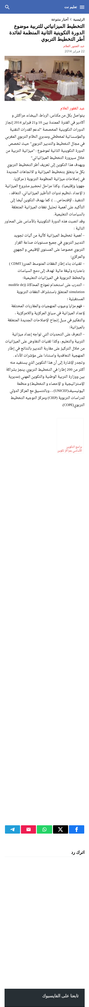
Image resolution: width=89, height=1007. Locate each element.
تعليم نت (70, 7)
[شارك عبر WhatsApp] (44, 829)
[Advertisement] (45, 639)
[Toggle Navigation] (83, 6)
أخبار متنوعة (59, 19)
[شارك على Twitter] (60, 829)
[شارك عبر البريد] (28, 829)
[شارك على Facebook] (76, 829)
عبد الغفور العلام (74, 46)
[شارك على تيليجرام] (12, 829)
